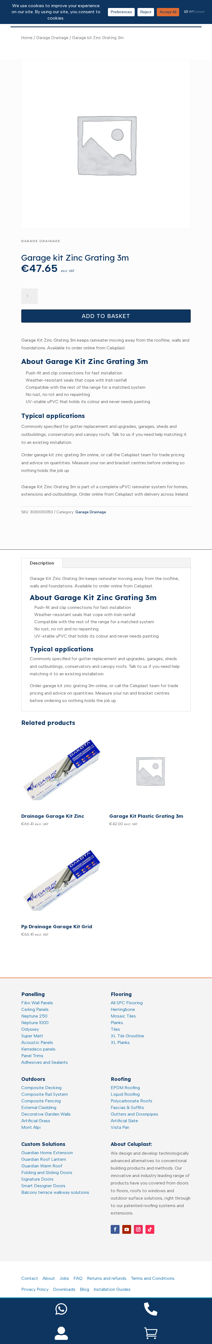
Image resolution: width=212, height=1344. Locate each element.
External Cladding (38, 1107)
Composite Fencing (41, 1100)
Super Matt (32, 1035)
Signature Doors (37, 1179)
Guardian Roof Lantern (43, 1159)
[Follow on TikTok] (149, 1229)
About (49, 1278)
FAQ (78, 1278)
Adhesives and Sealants (44, 1062)
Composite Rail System (44, 1094)
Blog (84, 1289)
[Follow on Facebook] (115, 1229)
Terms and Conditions (152, 1278)
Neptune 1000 (35, 1022)
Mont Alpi (31, 1127)
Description (42, 563)
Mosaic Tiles (123, 1016)
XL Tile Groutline (127, 1035)
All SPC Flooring (127, 1002)
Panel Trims (32, 1055)
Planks (117, 1022)
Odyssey (30, 1029)
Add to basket (106, 316)
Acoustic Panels (37, 1042)
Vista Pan (120, 1127)
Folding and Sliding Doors (46, 1172)
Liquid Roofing (125, 1094)
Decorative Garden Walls (46, 1114)
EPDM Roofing (125, 1087)
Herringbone (123, 1009)
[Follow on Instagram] (138, 1229)
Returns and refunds (106, 1278)
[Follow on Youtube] (126, 1229)
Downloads (64, 1289)
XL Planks (120, 1042)
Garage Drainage (52, 37)
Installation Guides (112, 1289)
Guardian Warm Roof (41, 1165)
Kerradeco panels (38, 1049)
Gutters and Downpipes (134, 1114)
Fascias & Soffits (127, 1107)
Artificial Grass (35, 1120)
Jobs (64, 1278)
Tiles (115, 1029)
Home (27, 37)
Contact (29, 1278)
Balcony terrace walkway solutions (55, 1192)
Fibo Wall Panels (37, 1002)
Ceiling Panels (35, 1009)
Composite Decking (41, 1087)
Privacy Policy (35, 1289)
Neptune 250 (34, 1016)
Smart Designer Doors (43, 1185)
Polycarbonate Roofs (131, 1100)
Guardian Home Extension (47, 1152)
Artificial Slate (124, 1120)
